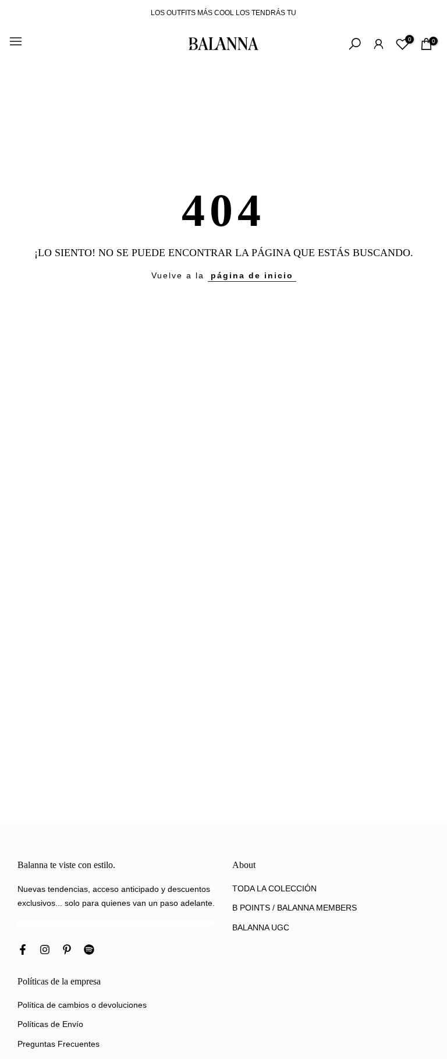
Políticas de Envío (50, 1024)
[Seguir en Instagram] (45, 951)
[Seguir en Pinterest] (67, 951)
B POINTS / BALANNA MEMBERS (294, 907)
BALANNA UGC (260, 927)
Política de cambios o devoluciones (82, 1005)
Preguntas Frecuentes (58, 1044)
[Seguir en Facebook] (22, 951)
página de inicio (252, 275)
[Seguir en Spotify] (89, 951)
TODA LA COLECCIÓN (274, 888)
